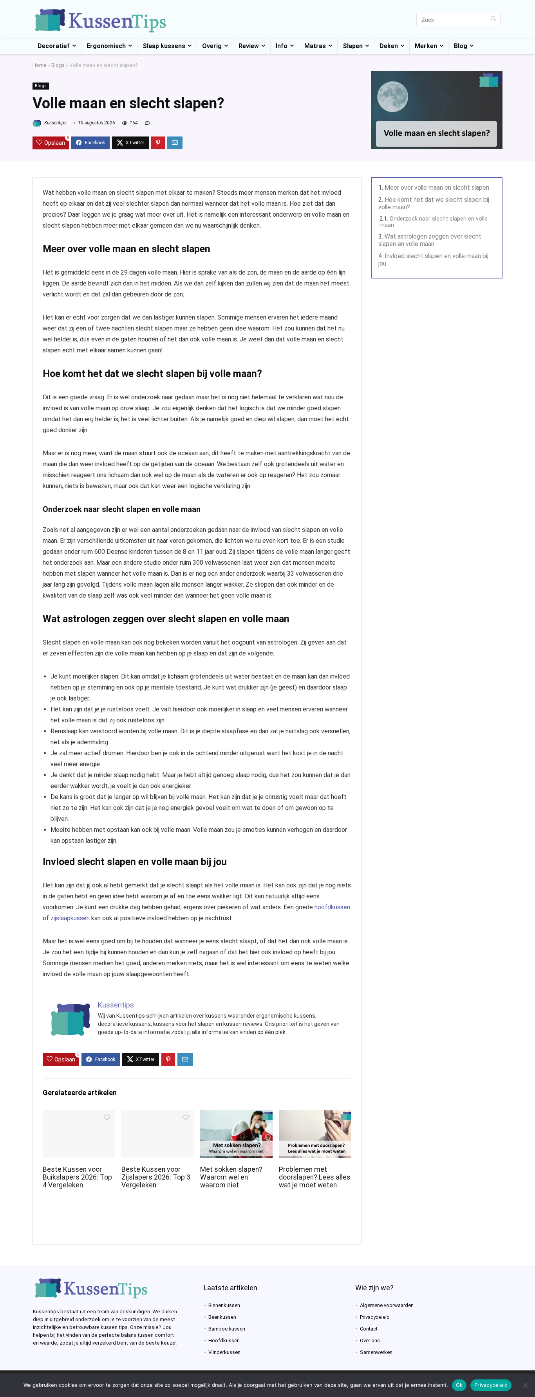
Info (281, 46)
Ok (459, 1385)
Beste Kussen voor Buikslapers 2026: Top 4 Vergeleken (77, 1177)
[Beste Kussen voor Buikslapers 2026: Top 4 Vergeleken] (79, 1115)
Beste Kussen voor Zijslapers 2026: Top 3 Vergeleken (155, 1177)
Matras (315, 46)
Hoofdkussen (224, 1340)
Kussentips (55, 123)
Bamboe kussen (226, 1329)
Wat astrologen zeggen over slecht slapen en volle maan (429, 240)
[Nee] (525, 1385)
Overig (212, 46)
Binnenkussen (224, 1305)
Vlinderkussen (224, 1352)
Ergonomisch (106, 46)
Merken (426, 46)
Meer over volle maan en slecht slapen (437, 187)
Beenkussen (222, 1317)
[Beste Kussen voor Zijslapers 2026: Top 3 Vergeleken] (157, 1115)
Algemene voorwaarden (387, 1305)
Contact (369, 1329)
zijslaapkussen (70, 918)
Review (249, 46)
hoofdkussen (332, 907)
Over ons (370, 1340)
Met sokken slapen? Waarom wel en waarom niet (231, 1177)
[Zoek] (493, 19)
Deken (389, 46)
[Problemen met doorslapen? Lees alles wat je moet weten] (315, 1115)
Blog (460, 46)
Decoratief (54, 46)
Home (40, 65)
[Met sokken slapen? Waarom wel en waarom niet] (236, 1115)
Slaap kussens (164, 46)
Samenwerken (376, 1352)
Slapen (353, 46)
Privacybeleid (375, 1317)
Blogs (58, 65)
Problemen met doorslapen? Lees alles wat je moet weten (315, 1177)
